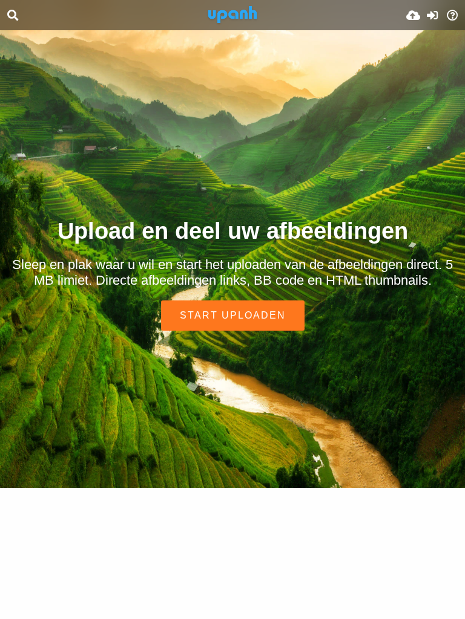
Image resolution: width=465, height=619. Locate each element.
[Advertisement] (232, 121)
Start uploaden (233, 315)
